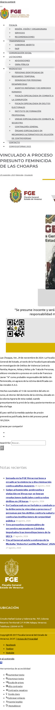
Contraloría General (26, 127)
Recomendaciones (24, 37)
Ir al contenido (7, 658)
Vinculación (28, 175)
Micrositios (15, 69)
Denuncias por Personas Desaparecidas (26, 82)
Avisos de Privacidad (27, 639)
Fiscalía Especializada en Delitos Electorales (31, 105)
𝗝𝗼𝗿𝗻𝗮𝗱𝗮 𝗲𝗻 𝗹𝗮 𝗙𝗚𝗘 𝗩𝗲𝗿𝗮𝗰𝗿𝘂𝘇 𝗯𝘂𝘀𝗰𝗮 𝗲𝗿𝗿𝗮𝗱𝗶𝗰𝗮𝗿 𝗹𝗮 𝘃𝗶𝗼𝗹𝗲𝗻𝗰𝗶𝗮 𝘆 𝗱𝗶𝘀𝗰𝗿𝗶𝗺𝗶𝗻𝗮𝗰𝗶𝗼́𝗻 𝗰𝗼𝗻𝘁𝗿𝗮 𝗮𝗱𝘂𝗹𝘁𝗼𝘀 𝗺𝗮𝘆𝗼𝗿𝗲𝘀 (28, 482)
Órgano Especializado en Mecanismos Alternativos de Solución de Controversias (32, 134)
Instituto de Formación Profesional (26, 113)
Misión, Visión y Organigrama (31, 29)
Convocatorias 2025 (20, 146)
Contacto (14, 142)
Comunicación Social (20, 53)
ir (2, 447)
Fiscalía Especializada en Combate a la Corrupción (33, 97)
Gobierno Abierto (25, 45)
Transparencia (17, 41)
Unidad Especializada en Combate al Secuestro (33, 121)
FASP (17, 49)
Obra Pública (22, 64)
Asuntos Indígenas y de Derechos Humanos (31, 90)
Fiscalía (13, 25)
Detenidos (19, 175)
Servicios (20, 33)
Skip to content (7, 2)
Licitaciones (15, 57)
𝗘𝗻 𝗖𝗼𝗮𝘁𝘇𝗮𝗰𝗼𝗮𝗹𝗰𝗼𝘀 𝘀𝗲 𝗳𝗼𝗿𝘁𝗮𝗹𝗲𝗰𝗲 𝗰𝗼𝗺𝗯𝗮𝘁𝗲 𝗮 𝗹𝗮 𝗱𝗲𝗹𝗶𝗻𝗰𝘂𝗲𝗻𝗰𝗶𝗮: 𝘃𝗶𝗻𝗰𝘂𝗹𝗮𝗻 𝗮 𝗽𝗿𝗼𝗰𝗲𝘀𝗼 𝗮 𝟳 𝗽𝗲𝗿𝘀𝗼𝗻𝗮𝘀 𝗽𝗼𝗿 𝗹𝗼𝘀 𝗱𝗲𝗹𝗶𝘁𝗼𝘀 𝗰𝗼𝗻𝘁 (30, 513)
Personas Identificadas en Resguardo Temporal (27, 74)
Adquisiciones (22, 61)
